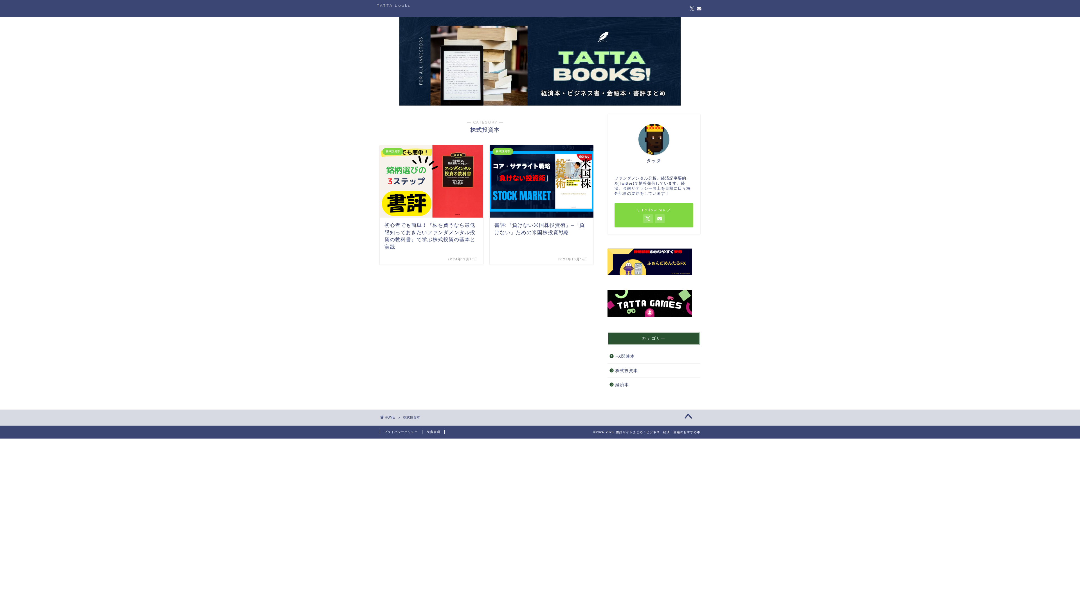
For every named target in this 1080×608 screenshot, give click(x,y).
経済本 (622, 384)
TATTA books (394, 5)
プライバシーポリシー (401, 431)
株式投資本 (626, 370)
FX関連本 (625, 356)
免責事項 (433, 431)
